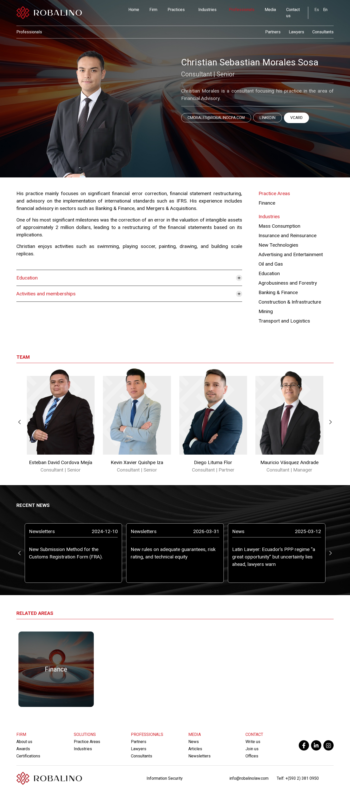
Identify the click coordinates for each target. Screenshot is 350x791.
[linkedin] (316, 745)
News (193, 741)
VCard (296, 117)
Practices (176, 9)
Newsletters (199, 756)
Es (316, 9)
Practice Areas (87, 741)
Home (133, 9)
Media (270, 9)
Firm (153, 9)
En (325, 9)
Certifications (28, 756)
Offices (251, 756)
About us (24, 741)
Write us (252, 741)
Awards (23, 748)
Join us (252, 748)
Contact (254, 734)
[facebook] (304, 745)
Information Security (165, 778)
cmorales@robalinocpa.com (216, 117)
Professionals (241, 9)
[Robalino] (49, 12)
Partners (273, 31)
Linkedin (267, 117)
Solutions (85, 734)
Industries (207, 9)
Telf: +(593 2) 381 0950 (298, 778)
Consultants (323, 31)
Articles (195, 748)
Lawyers (296, 31)
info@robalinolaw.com (249, 778)
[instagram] (328, 745)
